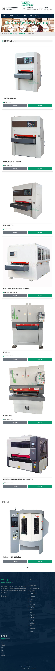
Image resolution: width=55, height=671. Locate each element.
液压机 (31, 612)
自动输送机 (32, 623)
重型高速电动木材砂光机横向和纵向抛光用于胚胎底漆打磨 (18, 479)
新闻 (31, 15)
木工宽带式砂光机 (7, 415)
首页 (4, 15)
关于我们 (11, 15)
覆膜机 (31, 609)
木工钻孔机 (32, 604)
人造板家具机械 (33, 593)
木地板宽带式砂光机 (8, 225)
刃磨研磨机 (32, 591)
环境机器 (32, 617)
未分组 (31, 631)
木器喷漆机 (32, 628)
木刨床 (31, 599)
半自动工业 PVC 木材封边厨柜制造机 (12, 557)
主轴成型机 (32, 596)
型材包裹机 (32, 615)
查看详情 (40, 105)
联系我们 (37, 15)
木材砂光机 (22, 34)
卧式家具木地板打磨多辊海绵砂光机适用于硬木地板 (16, 288)
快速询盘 (15, 105)
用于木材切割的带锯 (34, 588)
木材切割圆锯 (33, 585)
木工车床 (32, 620)
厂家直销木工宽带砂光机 (9, 98)
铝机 (31, 625)
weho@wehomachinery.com (32, 9)
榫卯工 (31, 601)
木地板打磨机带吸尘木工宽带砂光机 (12, 161)
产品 (18, 15)
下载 (25, 15)
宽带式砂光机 (6, 352)
